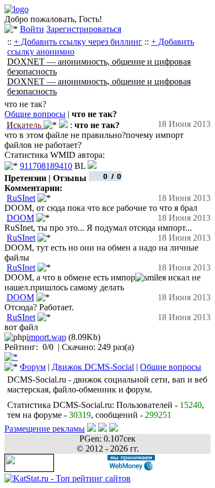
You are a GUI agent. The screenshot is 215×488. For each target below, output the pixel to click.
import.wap (46, 337)
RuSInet (21, 198)
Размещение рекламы (44, 428)
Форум (33, 367)
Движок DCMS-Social (93, 367)
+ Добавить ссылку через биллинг (78, 41)
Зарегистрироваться (83, 29)
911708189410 (46, 166)
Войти (32, 29)
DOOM (20, 217)
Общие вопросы (35, 114)
